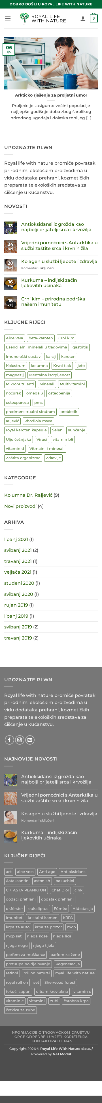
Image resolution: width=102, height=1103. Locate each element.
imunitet (14, 918)
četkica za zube (20, 1010)
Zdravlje (53, 458)
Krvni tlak (62, 366)
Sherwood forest (59, 982)
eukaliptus (38, 908)
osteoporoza (17, 402)
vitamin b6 (63, 439)
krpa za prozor (48, 927)
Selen (57, 430)
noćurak (13, 393)
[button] (7, 18)
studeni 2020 (19, 583)
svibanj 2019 (18, 627)
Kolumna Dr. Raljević (28, 495)
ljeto (80, 366)
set (36, 982)
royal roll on (17, 982)
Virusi (42, 439)
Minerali (46, 384)
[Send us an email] (30, 740)
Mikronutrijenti (20, 384)
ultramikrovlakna (52, 991)
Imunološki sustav (23, 356)
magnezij (15, 375)
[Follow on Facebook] (9, 740)
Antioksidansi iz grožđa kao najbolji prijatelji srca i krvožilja (56, 227)
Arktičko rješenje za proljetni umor (51, 95)
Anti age (47, 872)
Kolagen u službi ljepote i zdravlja (59, 261)
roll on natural (37, 973)
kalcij (51, 356)
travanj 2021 (18, 561)
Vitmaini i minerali (47, 448)
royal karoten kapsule (26, 430)
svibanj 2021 (18, 550)
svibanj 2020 (18, 594)
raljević (12, 421)
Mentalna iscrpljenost (49, 375)
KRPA (68, 918)
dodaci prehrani (21, 899)
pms (38, 402)
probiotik (68, 412)
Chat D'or (60, 890)
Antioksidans (73, 872)
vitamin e (15, 1001)
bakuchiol (65, 881)
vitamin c (82, 991)
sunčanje (76, 430)
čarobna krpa (76, 1001)
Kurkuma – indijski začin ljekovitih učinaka (49, 282)
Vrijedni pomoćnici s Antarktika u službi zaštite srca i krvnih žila (59, 245)
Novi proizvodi (20, 506)
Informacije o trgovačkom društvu (50, 1032)
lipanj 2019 (16, 616)
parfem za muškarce (25, 954)
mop (71, 927)
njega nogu (17, 945)
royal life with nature (75, 973)
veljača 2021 (17, 572)
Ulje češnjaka (18, 439)
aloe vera (25, 872)
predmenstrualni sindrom (30, 412)
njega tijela (43, 945)
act (9, 872)
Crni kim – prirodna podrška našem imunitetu (53, 301)
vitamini (37, 1001)
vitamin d (15, 448)
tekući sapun (18, 991)
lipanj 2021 (16, 539)
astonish (42, 881)
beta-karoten (41, 338)
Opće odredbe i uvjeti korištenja (51, 1037)
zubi (54, 1001)
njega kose (37, 936)
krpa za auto (17, 927)
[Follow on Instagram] (19, 740)
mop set (14, 936)
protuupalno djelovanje (28, 964)
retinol (12, 973)
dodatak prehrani (57, 899)
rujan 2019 (16, 605)
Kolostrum (16, 366)
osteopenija (59, 393)
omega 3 (34, 393)
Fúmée (60, 908)
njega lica (62, 936)
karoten (68, 356)
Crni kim (66, 338)
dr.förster (14, 908)
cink (78, 890)
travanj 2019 (18, 638)
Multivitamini (72, 384)
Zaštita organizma (23, 458)
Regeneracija (68, 964)
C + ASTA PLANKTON (26, 890)
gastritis (80, 347)
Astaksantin (17, 881)
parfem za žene (65, 954)
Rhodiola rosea (38, 421)
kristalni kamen (43, 918)
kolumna (39, 366)
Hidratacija (83, 908)
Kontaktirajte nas (51, 1041)
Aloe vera (14, 338)
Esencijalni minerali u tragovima (36, 347)
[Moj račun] (83, 18)
